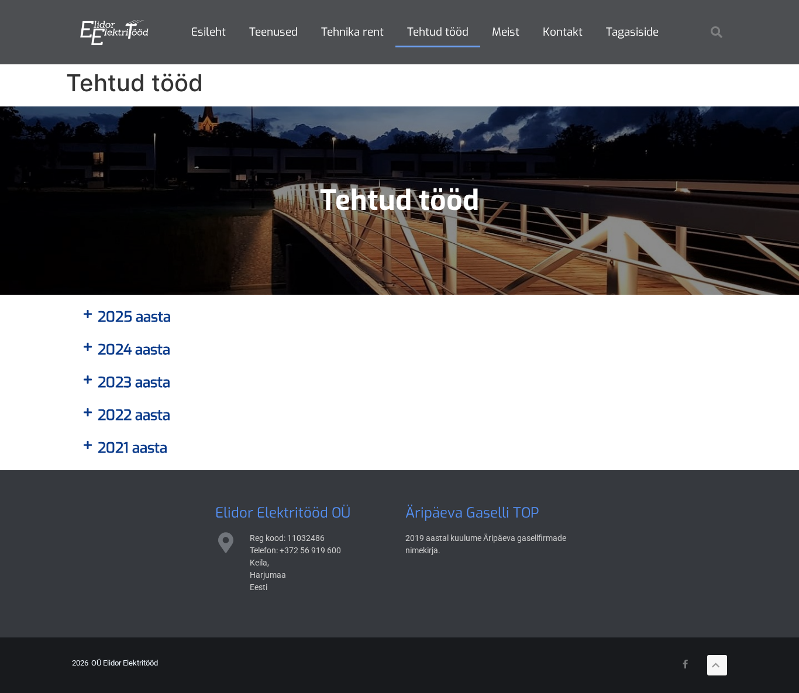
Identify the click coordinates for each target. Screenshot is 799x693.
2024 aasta (134, 349)
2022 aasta (134, 415)
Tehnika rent (352, 32)
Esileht (208, 32)
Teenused (273, 32)
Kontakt (563, 32)
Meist (505, 32)
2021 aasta (132, 448)
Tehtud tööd (438, 32)
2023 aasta (134, 382)
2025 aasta (134, 317)
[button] (716, 32)
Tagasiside (632, 32)
